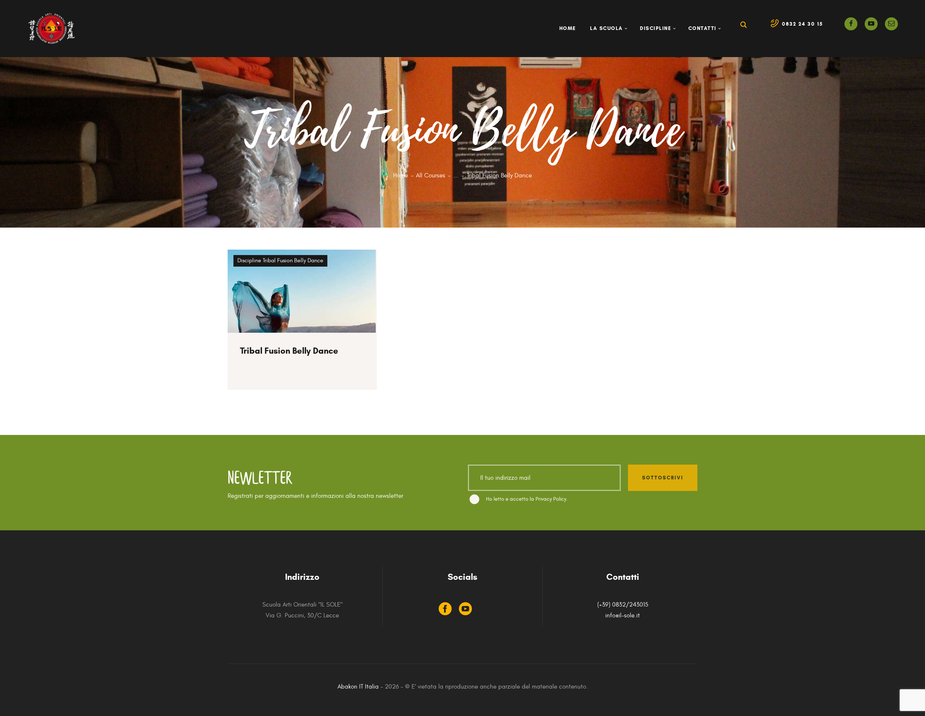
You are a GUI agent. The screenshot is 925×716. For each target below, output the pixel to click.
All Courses (430, 175)
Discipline (250, 260)
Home (400, 175)
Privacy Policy (550, 499)
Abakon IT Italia (358, 686)
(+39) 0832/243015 (622, 604)
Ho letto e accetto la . (527, 499)
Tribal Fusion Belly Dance (293, 260)
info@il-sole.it (622, 615)
